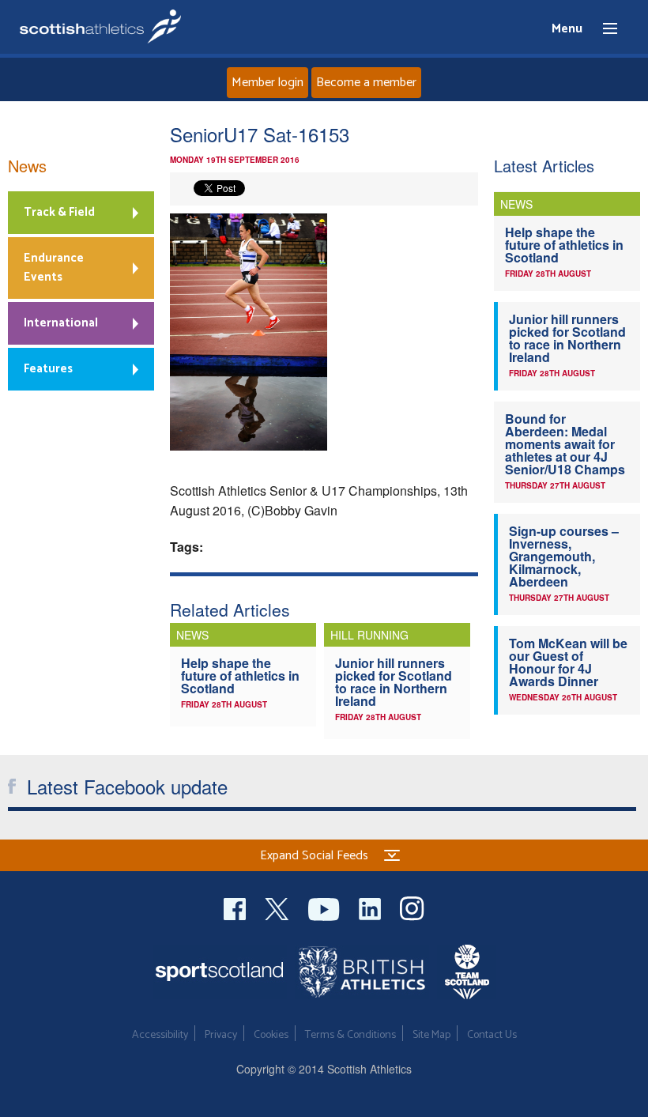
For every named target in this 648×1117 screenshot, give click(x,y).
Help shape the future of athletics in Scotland (240, 675)
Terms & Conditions (350, 1035)
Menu (603, 29)
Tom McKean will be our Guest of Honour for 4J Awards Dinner (568, 662)
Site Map (431, 1035)
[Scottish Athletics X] (278, 907)
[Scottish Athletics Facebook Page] (236, 907)
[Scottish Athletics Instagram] (412, 907)
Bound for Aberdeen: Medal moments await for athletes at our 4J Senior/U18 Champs (565, 443)
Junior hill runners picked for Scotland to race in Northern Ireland (393, 682)
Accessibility (160, 1035)
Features (48, 369)
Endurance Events (54, 267)
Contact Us (492, 1035)
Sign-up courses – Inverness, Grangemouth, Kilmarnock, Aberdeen (564, 556)
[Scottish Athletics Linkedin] (371, 907)
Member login (267, 82)
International (61, 323)
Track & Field (59, 212)
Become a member (366, 82)
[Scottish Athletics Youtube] (325, 907)
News (27, 165)
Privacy (221, 1035)
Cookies (271, 1035)
